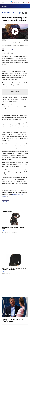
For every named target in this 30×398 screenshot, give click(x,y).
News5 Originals (8, 12)
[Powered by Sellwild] (26, 295)
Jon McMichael (10, 49)
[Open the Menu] (2, 2)
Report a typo (5, 201)
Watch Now (25, 2)
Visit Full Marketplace (23, 211)
